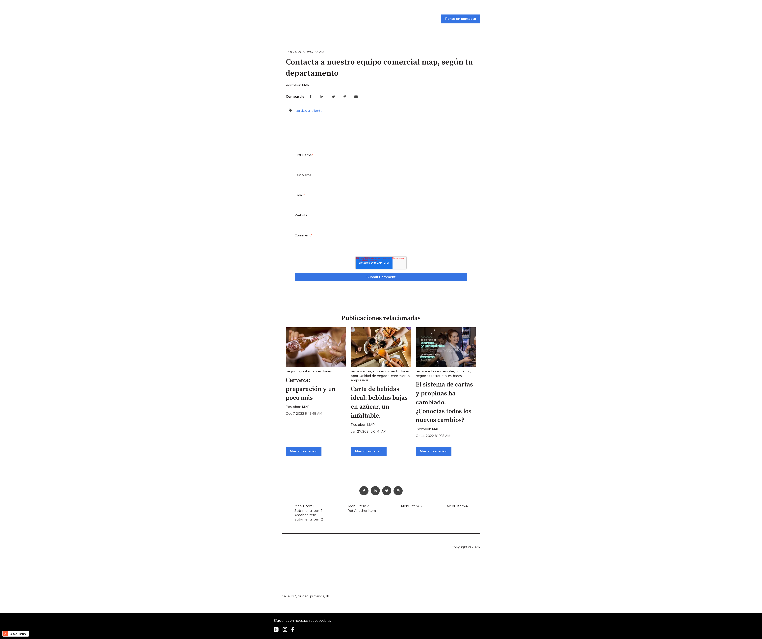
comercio (463, 371)
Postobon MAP (298, 85)
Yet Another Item (362, 511)
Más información (303, 451)
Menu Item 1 (304, 506)
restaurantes (311, 371)
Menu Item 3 (411, 506)
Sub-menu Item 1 (308, 511)
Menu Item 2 (358, 506)
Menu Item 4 (457, 506)
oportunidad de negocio (370, 376)
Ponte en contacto (460, 19)
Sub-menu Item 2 (308, 519)
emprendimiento (385, 371)
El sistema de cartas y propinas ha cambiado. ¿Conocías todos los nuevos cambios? (444, 402)
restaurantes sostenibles (435, 371)
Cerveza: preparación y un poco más (311, 389)
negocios (293, 371)
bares (327, 371)
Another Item (305, 515)
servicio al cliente (309, 111)
